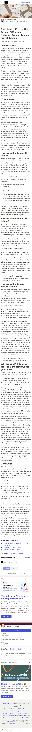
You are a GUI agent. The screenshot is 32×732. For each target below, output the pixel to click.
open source (16, 720)
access (10, 41)
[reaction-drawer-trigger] (4, 729)
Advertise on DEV (25, 711)
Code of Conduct (11, 573)
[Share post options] (29, 729)
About (26, 713)
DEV (8, 721)
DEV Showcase (20, 713)
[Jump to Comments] (11, 729)
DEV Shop (23, 715)
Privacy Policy (17, 717)
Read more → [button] (6, 616)
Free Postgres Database (13, 715)
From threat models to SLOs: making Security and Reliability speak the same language (16, 655)
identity (4, 41)
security (22, 41)
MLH (29, 715)
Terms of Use (25, 717)
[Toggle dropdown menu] (30, 578)
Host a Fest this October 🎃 (13, 684)
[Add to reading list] (18, 729)
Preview (15, 568)
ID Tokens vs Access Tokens (12, 547)
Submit (7, 568)
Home (5, 708)
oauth (16, 41)
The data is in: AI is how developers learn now (13, 597)
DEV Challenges (13, 708)
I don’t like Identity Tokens (11, 549)
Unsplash (20, 553)
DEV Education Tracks (7, 711)
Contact (4, 715)
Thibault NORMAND (11, 19)
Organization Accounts (8, 713)
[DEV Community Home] (6, 2)
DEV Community (7, 703)
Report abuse (21, 573)
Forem (7, 720)
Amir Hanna (11, 553)
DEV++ (20, 708)
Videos (25, 708)
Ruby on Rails (16, 723)
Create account (25, 2)
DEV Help (16, 711)
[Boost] (24, 729)
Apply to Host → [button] (7, 696)
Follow (16, 630)
